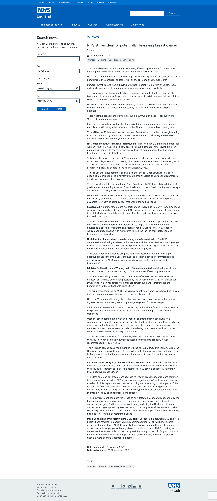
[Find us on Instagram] (129, 488)
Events (100, 2)
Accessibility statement (48, 493)
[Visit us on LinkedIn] (134, 488)
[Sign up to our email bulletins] (113, 488)
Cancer (91, 60)
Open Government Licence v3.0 (52, 496)
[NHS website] (174, 491)
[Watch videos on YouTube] (140, 488)
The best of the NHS (52, 24)
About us (75, 24)
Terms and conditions (47, 484)
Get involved (137, 24)
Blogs (90, 2)
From (40, 83)
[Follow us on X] (118, 488)
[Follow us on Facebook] (123, 488)
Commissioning (114, 24)
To (38, 96)
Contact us (113, 2)
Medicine (102, 60)
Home (41, 2)
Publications (64, 2)
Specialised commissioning (121, 60)
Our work (93, 24)
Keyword (41, 54)
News (51, 2)
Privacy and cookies (46, 487)
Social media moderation (49, 490)
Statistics (78, 2)
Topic (40, 66)
